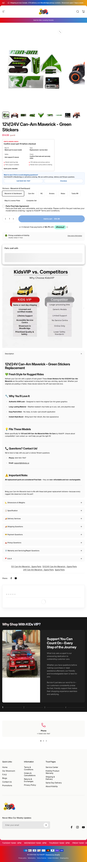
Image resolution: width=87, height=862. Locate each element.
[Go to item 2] (14, 115)
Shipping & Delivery (50, 778)
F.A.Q (4, 774)
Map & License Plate (12, 200)
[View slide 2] (43, 741)
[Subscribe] (46, 825)
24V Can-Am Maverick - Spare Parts (38, 570)
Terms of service (41, 858)
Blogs (4, 778)
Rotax (63, 193)
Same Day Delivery (54, 783)
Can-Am (31, 193)
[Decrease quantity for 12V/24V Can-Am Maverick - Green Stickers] (5, 219)
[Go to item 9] (76, 115)
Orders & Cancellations (29, 774)
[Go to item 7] (58, 115)
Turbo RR (74, 193)
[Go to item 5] (41, 115)
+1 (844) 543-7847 (43, 734)
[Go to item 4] (32, 115)
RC (42, 193)
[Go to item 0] (5, 115)
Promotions (7, 785)
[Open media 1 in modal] (60, 32)
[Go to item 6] (49, 115)
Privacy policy (22, 858)
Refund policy (32, 858)
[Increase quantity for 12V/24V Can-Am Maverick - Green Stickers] (13, 219)
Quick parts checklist (11, 168)
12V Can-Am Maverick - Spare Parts (26, 566)
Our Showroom (8, 771)
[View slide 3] (46, 741)
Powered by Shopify (53, 854)
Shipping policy (64, 858)
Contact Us (7, 782)
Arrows (51, 193)
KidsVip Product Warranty (52, 772)
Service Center (52, 767)
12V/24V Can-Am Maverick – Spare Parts (59, 566)
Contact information (53, 858)
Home (4, 767)
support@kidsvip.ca (21, 463)
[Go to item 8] (67, 115)
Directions (63, 181)
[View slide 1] (40, 741)
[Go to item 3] (23, 115)
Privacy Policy (30, 785)
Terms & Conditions (28, 768)
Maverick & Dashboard (13, 193)
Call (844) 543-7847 (23, 181)
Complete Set (31, 200)
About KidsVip (52, 786)
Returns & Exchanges (28, 780)
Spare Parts (60, 570)
